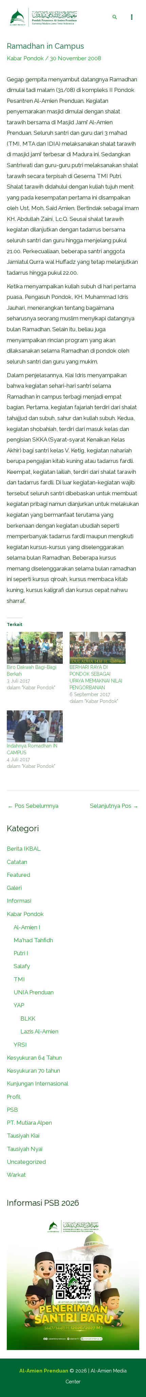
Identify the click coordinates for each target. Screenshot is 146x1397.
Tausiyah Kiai (23, 1135)
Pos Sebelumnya (32, 805)
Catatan (17, 861)
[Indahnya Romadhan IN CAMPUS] (35, 726)
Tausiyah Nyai (24, 1148)
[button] (115, 17)
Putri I (21, 953)
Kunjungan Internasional (37, 1083)
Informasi (19, 900)
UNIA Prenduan (34, 992)
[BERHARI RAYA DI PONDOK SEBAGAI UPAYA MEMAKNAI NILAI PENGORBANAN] (98, 648)
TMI (19, 979)
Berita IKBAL (23, 848)
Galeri (14, 887)
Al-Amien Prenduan (43, 1371)
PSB (12, 1109)
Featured (18, 874)
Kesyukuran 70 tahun (33, 1070)
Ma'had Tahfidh (33, 940)
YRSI (20, 1044)
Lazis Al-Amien (39, 1031)
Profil (13, 1096)
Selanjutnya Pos (114, 805)
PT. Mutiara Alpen (29, 1122)
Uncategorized (26, 1161)
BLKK (27, 1018)
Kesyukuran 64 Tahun (34, 1057)
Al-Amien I (27, 927)
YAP (19, 1005)
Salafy (22, 966)
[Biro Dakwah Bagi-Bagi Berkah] (35, 648)
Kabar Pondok (25, 58)
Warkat (16, 1174)
